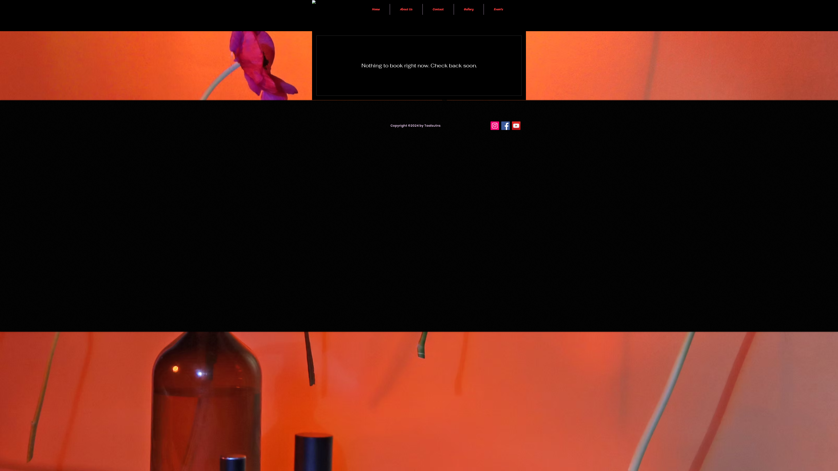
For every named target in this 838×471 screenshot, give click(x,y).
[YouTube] (516, 125)
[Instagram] (495, 125)
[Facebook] (505, 125)
